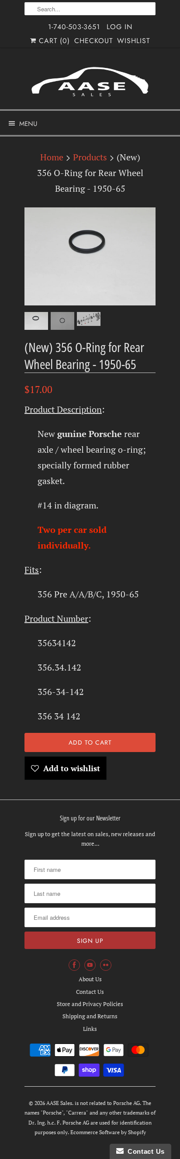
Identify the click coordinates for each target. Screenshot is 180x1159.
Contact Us (90, 992)
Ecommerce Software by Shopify (108, 1132)
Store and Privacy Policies (90, 1004)
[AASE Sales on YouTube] (90, 965)
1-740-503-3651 (74, 27)
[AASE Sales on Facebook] (74, 965)
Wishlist (133, 41)
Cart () (53, 41)
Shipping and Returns (90, 1016)
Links (90, 1029)
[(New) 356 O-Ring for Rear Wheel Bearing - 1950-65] (90, 256)
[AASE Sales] (90, 82)
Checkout (93, 41)
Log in (119, 27)
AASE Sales (59, 1103)
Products (90, 157)
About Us (90, 979)
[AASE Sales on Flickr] (105, 965)
